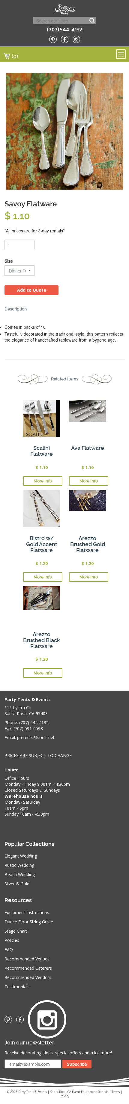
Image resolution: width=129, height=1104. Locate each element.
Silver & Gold (16, 884)
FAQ (8, 949)
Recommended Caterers (28, 968)
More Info (43, 481)
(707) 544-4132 (64, 30)
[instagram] (76, 39)
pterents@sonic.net (36, 737)
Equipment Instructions (26, 912)
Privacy (64, 1096)
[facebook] (64, 39)
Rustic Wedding (19, 865)
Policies (11, 940)
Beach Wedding (19, 874)
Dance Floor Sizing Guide (28, 922)
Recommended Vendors (27, 977)
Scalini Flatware (41, 451)
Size (8, 261)
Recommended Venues (27, 959)
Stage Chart (15, 931)
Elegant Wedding (20, 856)
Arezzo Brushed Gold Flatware (87, 544)
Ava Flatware (87, 448)
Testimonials (16, 986)
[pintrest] (53, 39)
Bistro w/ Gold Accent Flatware (41, 544)
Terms (116, 1092)
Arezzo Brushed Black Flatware (41, 640)
